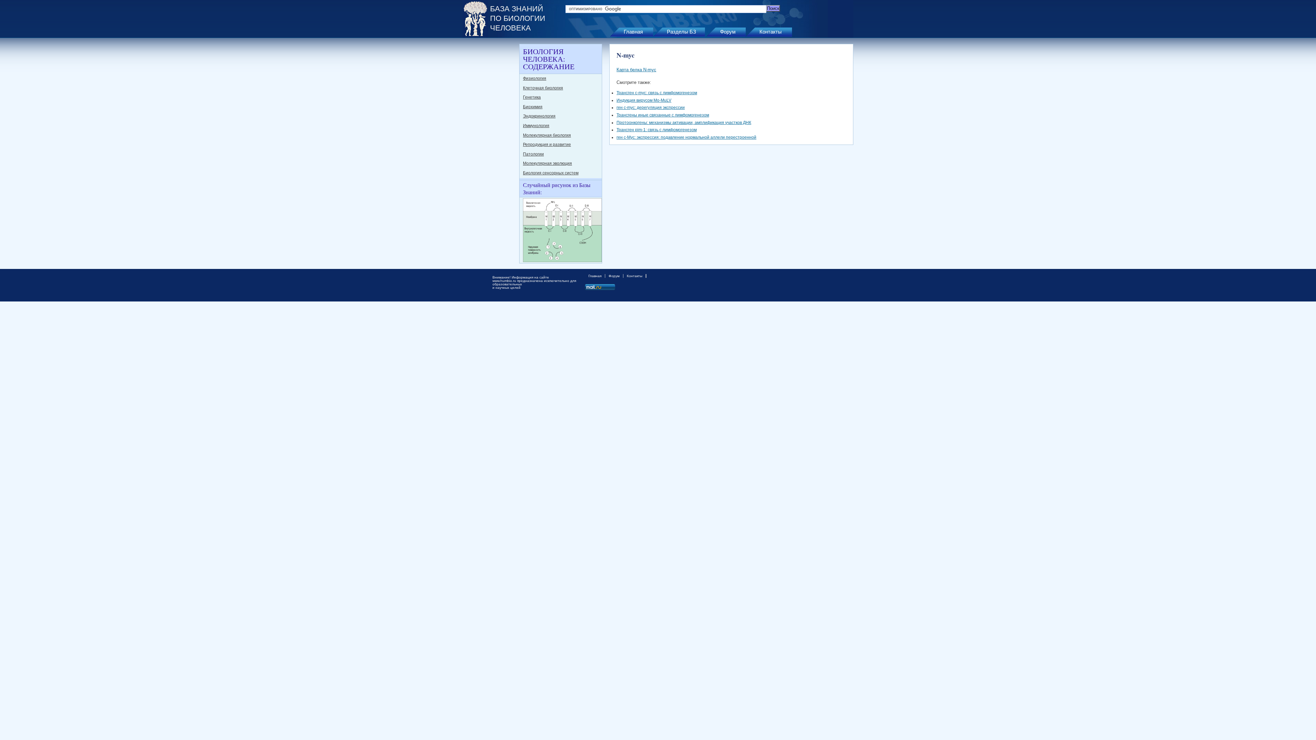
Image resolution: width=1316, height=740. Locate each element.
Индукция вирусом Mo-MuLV (644, 100)
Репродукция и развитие (547, 144)
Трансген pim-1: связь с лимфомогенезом (657, 129)
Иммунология (536, 125)
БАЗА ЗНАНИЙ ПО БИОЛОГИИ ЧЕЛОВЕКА (517, 18)
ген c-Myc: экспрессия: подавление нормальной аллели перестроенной (686, 137)
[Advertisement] (490, 146)
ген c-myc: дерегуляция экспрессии (651, 107)
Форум (727, 32)
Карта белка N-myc (636, 69)
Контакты (770, 32)
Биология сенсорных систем (550, 173)
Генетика (532, 97)
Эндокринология (539, 116)
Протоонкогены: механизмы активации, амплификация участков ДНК (684, 122)
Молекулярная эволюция (547, 163)
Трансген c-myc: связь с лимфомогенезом (657, 92)
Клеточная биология (543, 88)
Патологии (533, 154)
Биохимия (533, 106)
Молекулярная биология (547, 135)
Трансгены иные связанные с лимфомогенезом (663, 115)
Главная (633, 32)
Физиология (534, 78)
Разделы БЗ (681, 32)
